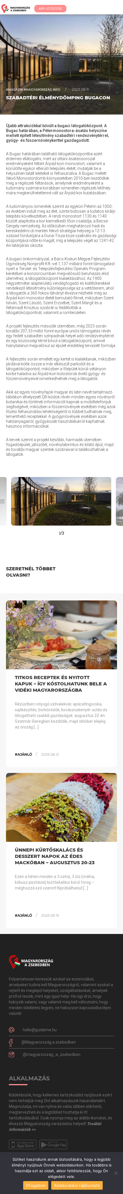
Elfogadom (35, 1185)
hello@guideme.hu (40, 1030)
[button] (15, 501)
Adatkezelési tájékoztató (77, 1185)
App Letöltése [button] (50, 9)
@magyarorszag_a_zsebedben (51, 1054)
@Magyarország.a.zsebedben (48, 1042)
